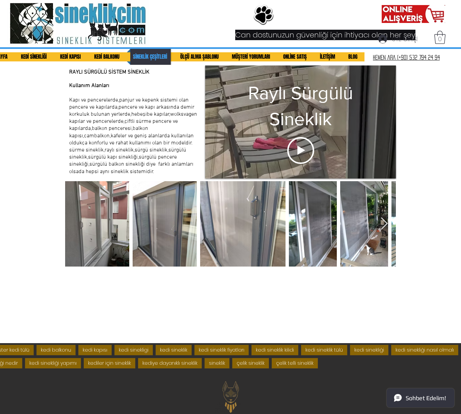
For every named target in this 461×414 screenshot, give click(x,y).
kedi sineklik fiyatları (221, 350)
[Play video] (300, 150)
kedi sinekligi (133, 350)
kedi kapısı (95, 350)
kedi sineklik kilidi (275, 350)
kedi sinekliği (369, 350)
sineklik (217, 363)
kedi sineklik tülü (324, 350)
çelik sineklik (251, 363)
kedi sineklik (173, 350)
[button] (439, 37)
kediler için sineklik (109, 363)
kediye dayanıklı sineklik (169, 363)
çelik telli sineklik (295, 363)
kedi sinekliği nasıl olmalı (425, 350)
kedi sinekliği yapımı (53, 363)
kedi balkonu (56, 350)
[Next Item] (384, 223)
